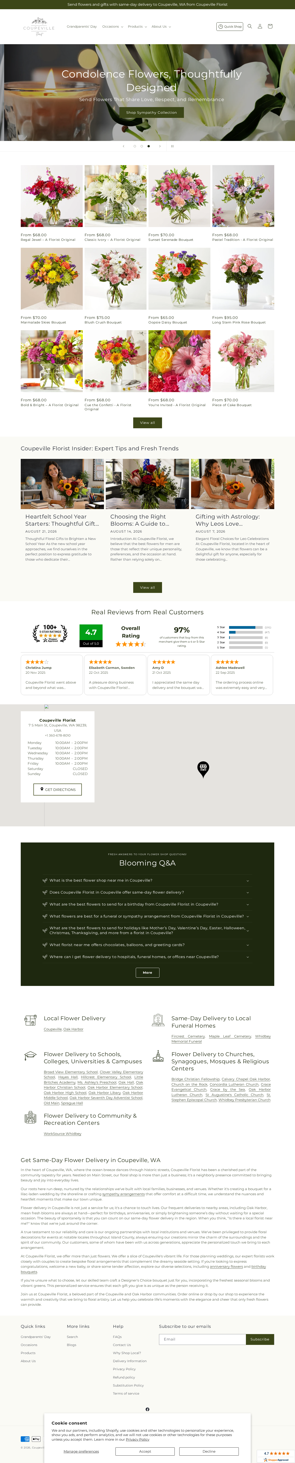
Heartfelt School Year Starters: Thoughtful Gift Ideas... (60, 520)
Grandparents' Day (36, 1337)
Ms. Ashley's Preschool (96, 1082)
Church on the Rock (189, 1084)
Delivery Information (130, 1361)
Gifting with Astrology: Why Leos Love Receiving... (228, 520)
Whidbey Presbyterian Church (244, 1100)
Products (28, 1353)
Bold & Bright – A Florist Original (50, 405)
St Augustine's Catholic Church (234, 1095)
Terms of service (126, 1393)
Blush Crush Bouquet (103, 322)
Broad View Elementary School (71, 1072)
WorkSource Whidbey (62, 1133)
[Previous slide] (123, 146)
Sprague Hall (72, 1103)
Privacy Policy (137, 1439)
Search (72, 1337)
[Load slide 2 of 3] (141, 146)
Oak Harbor (73, 1029)
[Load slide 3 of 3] (148, 146)
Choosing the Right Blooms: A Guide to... (139, 520)
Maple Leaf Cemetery (230, 1036)
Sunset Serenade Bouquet (171, 240)
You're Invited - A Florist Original (177, 405)
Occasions (29, 1345)
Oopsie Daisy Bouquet (167, 322)
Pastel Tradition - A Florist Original (242, 240)
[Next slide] (160, 146)
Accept (145, 1451)
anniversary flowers (226, 1266)
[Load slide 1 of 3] (134, 146)
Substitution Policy (128, 1385)
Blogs (71, 1345)
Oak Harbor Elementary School (115, 1087)
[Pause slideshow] (171, 146)
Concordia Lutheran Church (234, 1084)
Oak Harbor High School (65, 1092)
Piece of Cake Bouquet (232, 405)
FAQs (117, 1337)
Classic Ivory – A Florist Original (112, 240)
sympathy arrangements (123, 1194)
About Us (28, 1361)
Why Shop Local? (127, 1353)
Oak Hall (126, 1082)
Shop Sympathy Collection (147, 112)
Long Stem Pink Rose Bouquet (239, 322)
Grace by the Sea (227, 1089)
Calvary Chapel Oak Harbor (246, 1079)
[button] (112, 26)
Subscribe (260, 1339)
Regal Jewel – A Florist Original (48, 240)
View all (147, 422)
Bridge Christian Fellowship (195, 1079)
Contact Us (122, 1345)
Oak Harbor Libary (104, 1092)
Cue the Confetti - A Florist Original (108, 407)
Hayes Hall (68, 1077)
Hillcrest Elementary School (106, 1077)
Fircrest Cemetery (188, 1036)
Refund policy (124, 1377)
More (147, 972)
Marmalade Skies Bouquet (43, 322)
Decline (209, 1451)
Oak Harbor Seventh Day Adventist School (106, 1098)
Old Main (51, 1103)
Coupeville (53, 1029)
